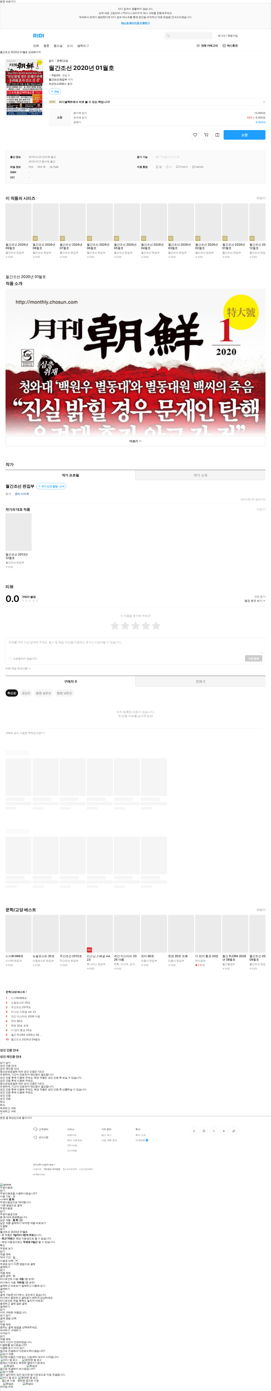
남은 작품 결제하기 (10, 1223)
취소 (2, 1101)
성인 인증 (5, 1095)
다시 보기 (19, 1347)
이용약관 (37, 1169)
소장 (244, 135)
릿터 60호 (147, 956)
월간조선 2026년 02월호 (206, 246)
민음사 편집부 (149, 960)
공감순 (26, 693)
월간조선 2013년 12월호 (17, 556)
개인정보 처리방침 (52, 1169)
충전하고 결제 (8, 1303)
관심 (56, 91)
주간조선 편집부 (69, 960)
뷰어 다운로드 (74, 1140)
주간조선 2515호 (71, 956)
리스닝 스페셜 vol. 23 (99, 957)
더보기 (261, 198)
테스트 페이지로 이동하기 (135, 22)
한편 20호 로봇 (178, 956)
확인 (2, 1245)
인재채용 (140, 1140)
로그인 (228, 35)
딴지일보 (200, 960)
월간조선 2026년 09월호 (17, 246)
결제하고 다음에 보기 (33, 1285)
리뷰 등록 (253, 658)
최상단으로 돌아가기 (20, 1117)
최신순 (11, 693)
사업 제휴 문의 (109, 1140)
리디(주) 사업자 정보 (43, 1164)
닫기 (8, 1315)
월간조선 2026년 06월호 (98, 246)
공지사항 (43, 1137)
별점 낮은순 (64, 693)
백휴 (116, 964)
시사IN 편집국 (14, 960)
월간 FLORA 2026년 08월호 (234, 957)
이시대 (124, 964)
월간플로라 (228, 964)
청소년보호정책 (70, 1169)
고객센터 (43, 1129)
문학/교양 (62, 60)
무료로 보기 (6, 1264)
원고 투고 (106, 1135)
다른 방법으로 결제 (11, 1205)
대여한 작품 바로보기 (34, 1223)
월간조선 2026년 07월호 (71, 246)
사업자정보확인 (86, 1169)
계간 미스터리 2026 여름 (125, 957)
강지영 (133, 964)
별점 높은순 (43, 693)
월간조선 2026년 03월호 (179, 246)
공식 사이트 (22, 493)
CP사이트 (72, 1145)
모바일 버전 (6, 1386)
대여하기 (5, 1330)
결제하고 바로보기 (10, 1285)
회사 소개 (141, 1135)
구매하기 (16, 1330)
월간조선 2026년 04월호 (152, 246)
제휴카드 (72, 1135)
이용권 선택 (6, 1260)
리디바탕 (72, 1150)
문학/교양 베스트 (15, 991)
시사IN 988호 (14, 956)
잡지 (51, 60)
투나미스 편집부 (96, 964)
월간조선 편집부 (58, 79)
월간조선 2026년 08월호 (44, 246)
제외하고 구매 (8, 1108)
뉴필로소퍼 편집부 (43, 960)
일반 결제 (21, 1303)
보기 (2, 1315)
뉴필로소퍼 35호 (44, 956)
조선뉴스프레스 (58, 83)
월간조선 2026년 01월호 (233, 246)
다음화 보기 (6, 1347)
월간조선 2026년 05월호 (125, 246)
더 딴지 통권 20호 (206, 956)
